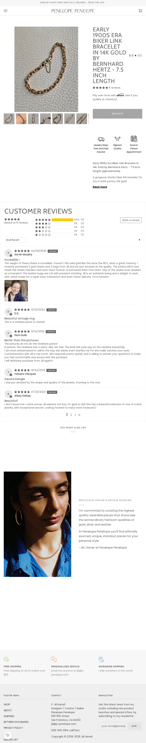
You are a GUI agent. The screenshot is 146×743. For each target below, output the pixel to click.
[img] (22, 251)
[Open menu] (9, 10)
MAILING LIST (11, 739)
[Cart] (137, 10)
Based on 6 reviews (16, 222)
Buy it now (117, 128)
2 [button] (71, 415)
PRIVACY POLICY (13, 728)
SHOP (7, 704)
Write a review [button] (131, 220)
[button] (101, 87)
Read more (100, 187)
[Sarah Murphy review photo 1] (16, 290)
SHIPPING (9, 716)
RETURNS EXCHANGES (16, 722)
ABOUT (8, 710)
